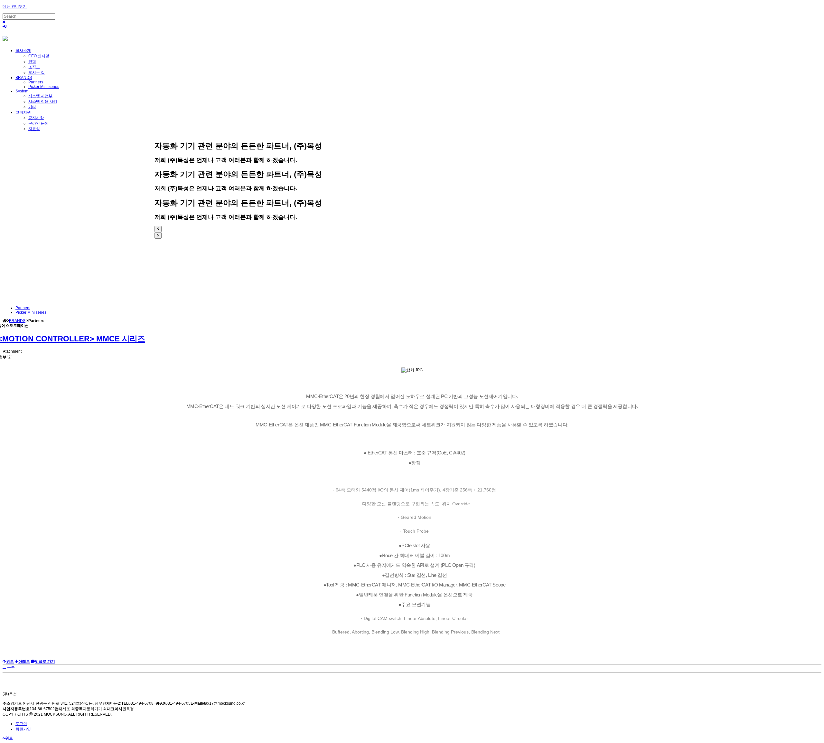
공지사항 (36, 118)
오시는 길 (36, 72)
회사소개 (23, 50)
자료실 (34, 129)
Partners (35, 82)
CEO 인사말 (38, 56)
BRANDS (23, 77)
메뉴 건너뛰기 (15, 6)
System (21, 91)
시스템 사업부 (40, 96)
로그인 (21, 723)
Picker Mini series (43, 86)
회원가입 (23, 729)
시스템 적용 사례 (42, 101)
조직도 (34, 67)
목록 (10, 667)
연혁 (32, 61)
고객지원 (23, 112)
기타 (32, 107)
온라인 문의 (38, 123)
